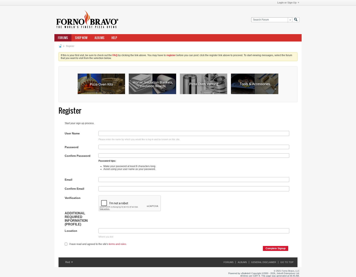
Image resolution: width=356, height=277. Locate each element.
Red (68, 262)
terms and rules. (118, 244)
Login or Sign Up (286, 2)
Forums (63, 38)
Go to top (286, 262)
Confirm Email (74, 188)
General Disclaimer (263, 262)
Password (71, 147)
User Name (72, 133)
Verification (73, 198)
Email (68, 179)
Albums (99, 38)
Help (114, 38)
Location (71, 230)
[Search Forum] (296, 19)
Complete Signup (276, 248)
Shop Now (81, 38)
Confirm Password (77, 155)
